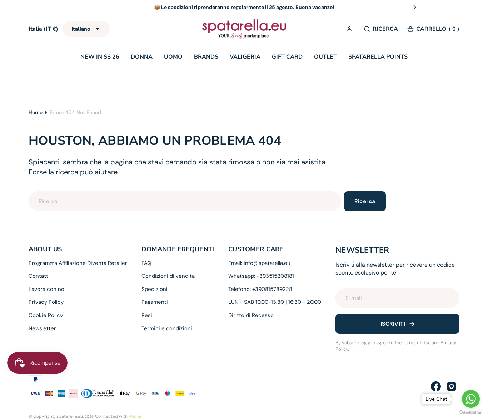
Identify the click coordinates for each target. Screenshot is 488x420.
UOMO (173, 57)
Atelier (135, 416)
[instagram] (451, 386)
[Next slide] (414, 7)
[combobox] (185, 201)
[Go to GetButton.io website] (470, 412)
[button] (350, 29)
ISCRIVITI (392, 323)
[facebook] (436, 386)
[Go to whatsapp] (471, 399)
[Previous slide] (73, 7)
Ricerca (364, 201)
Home (36, 112)
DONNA (142, 57)
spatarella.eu (69, 416)
